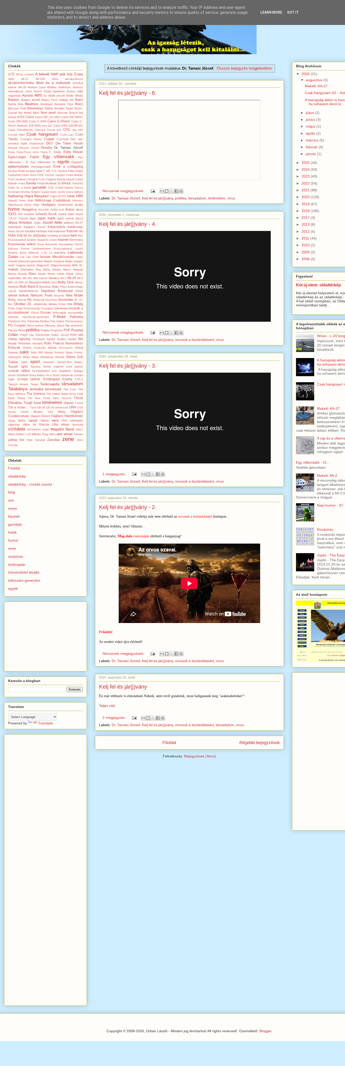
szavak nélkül (19, 371)
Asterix (71, 91)
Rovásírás (325, 529)
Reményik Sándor (44, 339)
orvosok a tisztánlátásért (194, 340)
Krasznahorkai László (68, 248)
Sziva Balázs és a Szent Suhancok (51, 375)
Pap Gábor (57, 321)
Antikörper (64, 87)
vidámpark (76, 420)
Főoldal (169, 742)
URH (72, 407)
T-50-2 (79, 379)
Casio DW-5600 (18, 121)
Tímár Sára (51, 398)
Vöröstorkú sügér (38, 429)
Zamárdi (40, 439)
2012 (306, 231)
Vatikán (44, 420)
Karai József (16, 231)
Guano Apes (49, 191)
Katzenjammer (57, 231)
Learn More (271, 12)
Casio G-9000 (37, 121)
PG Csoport (17, 325)
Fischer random (55, 174)
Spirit (24, 362)
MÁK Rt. (77, 265)
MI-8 (80, 278)
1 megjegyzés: (115, 474)
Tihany (21, 398)
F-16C (47, 170)
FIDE (40, 174)
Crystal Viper (16, 134)
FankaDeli (14, 174)
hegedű (12, 200)
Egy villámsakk (58, 156)
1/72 (11, 74)
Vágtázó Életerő (40, 416)
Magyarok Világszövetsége (54, 265)
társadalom (197, 198)
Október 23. (23, 304)
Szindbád (22, 375)
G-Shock (64, 183)
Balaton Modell (30, 99)
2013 (306, 224)
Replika (61, 339)
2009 (306, 252)
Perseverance (74, 321)
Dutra (44, 152)
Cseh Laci (67, 134)
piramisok (77, 325)
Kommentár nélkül (21, 244)
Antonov (78, 87)
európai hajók (34, 170)
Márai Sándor (52, 269)
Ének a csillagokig (68, 166)
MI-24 (71, 278)
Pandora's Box (17, 321)
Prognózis (57, 330)
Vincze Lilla (48, 424)
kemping (52, 235)
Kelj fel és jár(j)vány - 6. (127, 93)
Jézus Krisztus (20, 222)
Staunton (48, 362)
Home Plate (31, 204)
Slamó (70, 357)
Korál (40, 244)
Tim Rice (34, 398)
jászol (79, 218)
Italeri (71, 214)
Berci (79, 104)
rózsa (52, 347)
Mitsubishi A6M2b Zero (43, 282)
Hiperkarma (15, 204)
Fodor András (74, 174)
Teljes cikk (107, 706)
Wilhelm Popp (40, 434)
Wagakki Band (62, 429)
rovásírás (40, 347)
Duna (11, 152)
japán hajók (47, 218)
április (311, 133)
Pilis (67, 325)
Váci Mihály (57, 411)
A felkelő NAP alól (50, 74)
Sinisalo (59, 357)
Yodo (30, 439)
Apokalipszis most (20, 91)
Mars (32, 274)
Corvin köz (54, 129)
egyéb (63, 161)
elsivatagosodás (41, 166)
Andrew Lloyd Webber (42, 87)
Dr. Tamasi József (126, 198)
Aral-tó (38, 91)
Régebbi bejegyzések (259, 742)
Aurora (27, 95)
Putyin (24, 334)
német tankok (18, 295)
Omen (62, 304)
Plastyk (12, 330)
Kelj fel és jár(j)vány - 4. (127, 224)
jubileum (69, 222)
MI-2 (63, 278)
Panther (45, 321)
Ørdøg (78, 304)
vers (55, 420)
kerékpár (64, 235)
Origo (19, 308)
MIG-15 (12, 282)
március (312, 140)
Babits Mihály (74, 95)
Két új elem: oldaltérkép (318, 285)
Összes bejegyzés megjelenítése (244, 68)
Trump (79, 402)
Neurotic (59, 295)
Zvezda (12, 445)
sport (35, 361)
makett (13, 269)
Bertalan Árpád (63, 108)
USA (80, 407)
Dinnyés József (29, 147)
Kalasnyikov (56, 227)
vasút (33, 420)
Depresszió (37, 143)
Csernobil (62, 139)
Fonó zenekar (17, 179)
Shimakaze (47, 357)
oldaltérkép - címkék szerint (30, 484)
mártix (60, 273)
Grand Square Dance (69, 187)
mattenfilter (14, 278)
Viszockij (77, 424)
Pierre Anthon (35, 325)
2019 (306, 204)
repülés (72, 339)
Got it (293, 12)
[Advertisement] (46, 635)
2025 (306, 163)
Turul (33, 407)
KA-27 (79, 222)
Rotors (27, 347)
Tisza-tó (66, 398)
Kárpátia (30, 231)
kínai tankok (19, 239)
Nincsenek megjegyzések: (124, 191)
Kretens (13, 252)
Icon (61, 209)
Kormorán (51, 244)
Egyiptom (77, 162)
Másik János (74, 273)
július (310, 113)
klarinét (63, 240)
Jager (32, 218)
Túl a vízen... (18, 407)
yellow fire (16, 440)
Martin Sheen (46, 273)
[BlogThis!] (166, 191)
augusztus (314, 80)
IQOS (12, 214)
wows (68, 434)
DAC (73, 139)
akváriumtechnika (21, 83)
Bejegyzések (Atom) (200, 756)
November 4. (68, 300)
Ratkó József (60, 334)
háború (78, 191)
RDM (73, 334)
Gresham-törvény (19, 191)
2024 (306, 169)
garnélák (39, 187)
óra (69, 304)
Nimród (21, 299)
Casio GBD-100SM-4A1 (68, 125)
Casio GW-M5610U (20, 129)
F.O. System (59, 170)
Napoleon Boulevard (56, 291)
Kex (80, 235)
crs (80, 130)
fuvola (31, 183)
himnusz (77, 200)
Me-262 (27, 278)
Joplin (37, 222)
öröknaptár (59, 312)
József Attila (52, 222)
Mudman (13, 286)
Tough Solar (32, 403)
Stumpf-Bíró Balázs (70, 362)
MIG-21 (23, 282)
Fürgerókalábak (47, 183)
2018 (306, 211)
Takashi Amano (18, 384)
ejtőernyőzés (18, 166)
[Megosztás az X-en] (171, 191)
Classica (40, 129)
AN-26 (22, 87)
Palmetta (76, 317)
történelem (216, 198)
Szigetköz (65, 370)
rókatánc (37, 343)
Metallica (54, 278)
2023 (306, 176)
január (311, 154)
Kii (9, 239)
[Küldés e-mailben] (161, 191)
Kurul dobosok (29, 252)
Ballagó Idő (66, 99)
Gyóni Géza (65, 191)
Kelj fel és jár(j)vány (157, 198)
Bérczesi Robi (17, 108)
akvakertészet (74, 78)
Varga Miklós (17, 420)
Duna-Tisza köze (27, 152)
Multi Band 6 (28, 286)
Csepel (49, 139)
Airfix (11, 78)
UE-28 (50, 407)
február (312, 147)
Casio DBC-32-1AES (47, 117)
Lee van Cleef (29, 256)
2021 (306, 190)
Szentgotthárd (40, 370)
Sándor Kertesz (54, 352)
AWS (38, 95)
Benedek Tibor (64, 104)
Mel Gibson (40, 278)
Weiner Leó (23, 434)
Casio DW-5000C (72, 117)
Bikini (36, 112)
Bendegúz (46, 104)
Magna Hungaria (54, 261)
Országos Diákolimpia (54, 308)
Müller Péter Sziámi (64, 286)
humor (14, 209)
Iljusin (79, 209)
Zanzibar (53, 440)
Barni (79, 100)
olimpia (52, 304)
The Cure (69, 389)
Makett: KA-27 (316, 86)
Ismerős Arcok (46, 214)
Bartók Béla (15, 104)
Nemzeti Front (41, 295)
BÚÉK (20, 117)
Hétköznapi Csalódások (52, 200)
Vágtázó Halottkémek (67, 416)
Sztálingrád (51, 379)
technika (36, 389)
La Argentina (57, 252)
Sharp (35, 357)
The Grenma (36, 394)
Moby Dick (66, 282)
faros (33, 174)
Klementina (76, 239)
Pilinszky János (54, 325)
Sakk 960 (37, 352)
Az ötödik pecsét (54, 95)
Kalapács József (34, 226)
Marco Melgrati (73, 269)
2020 (306, 197)
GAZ (51, 187)
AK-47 (25, 78)
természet (53, 389)
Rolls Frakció (54, 343)
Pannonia (33, 321)
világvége (14, 424)
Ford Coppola (47, 179)
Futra (21, 183)
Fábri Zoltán (75, 170)
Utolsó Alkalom (32, 411)
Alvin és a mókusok (53, 83)
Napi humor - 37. (330, 505)
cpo (74, 129)
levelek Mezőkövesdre (57, 257)
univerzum (61, 407)
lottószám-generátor (30, 261)
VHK (64, 420)
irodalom (29, 214)
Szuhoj (67, 379)
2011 (306, 238)
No (30, 300)
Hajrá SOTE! (58, 196)
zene (68, 439)
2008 (306, 259)
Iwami (79, 214)
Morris (79, 282)
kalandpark (15, 226)
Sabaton (13, 352)
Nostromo (51, 299)
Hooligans (48, 204)
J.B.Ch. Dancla (18, 218)
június (311, 119)
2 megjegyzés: (115, 718)
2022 (306, 183)
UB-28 (41, 407)
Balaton (13, 100)
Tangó (34, 384)
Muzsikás (45, 286)
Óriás (11, 308)
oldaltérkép (40, 304)
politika (180, 198)
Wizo (53, 434)
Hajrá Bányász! (36, 196)
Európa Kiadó (16, 170)
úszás (12, 411)
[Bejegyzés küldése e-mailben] (152, 191)
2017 (306, 218)
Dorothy (46, 148)
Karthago (41, 231)
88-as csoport (25, 74)
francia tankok (66, 179)
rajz (31, 334)
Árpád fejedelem (54, 91)
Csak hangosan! (42, 134)
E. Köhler (55, 152)
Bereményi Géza (40, 108)
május (311, 126)
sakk (24, 352)
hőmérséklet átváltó (70, 204)
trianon (68, 403)
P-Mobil (59, 317)
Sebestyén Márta (19, 357)
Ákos (55, 78)
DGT (49, 143)
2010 (306, 245)
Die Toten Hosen (69, 143)
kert (74, 235)
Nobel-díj (38, 299)
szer (54, 370)
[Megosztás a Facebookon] (176, 191)
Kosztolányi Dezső (71, 244)
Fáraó (25, 174)
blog (11, 492)
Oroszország (31, 308)
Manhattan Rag (31, 269)
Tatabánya (17, 389)
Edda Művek (73, 152)
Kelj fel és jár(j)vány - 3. (127, 366)
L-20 (44, 252)
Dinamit (12, 147)
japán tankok (66, 218)
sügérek (59, 366)
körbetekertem (42, 248)
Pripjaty (45, 330)
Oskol (34, 312)
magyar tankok (25, 265)
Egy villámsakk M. (43, 162)
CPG (66, 130)
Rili (80, 339)
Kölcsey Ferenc (19, 248)
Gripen (35, 191)
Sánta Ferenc (74, 352)
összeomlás (75, 312)
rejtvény (25, 339)
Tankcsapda (49, 384)
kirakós (31, 239)
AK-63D (40, 78)
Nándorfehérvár (28, 290)
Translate (45, 723)
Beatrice (31, 104)
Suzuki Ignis (18, 366)
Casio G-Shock (58, 121)
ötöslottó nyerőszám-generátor (28, 316)
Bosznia (62, 112)
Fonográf (32, 179)
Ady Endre (75, 74)
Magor (69, 261)
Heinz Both (26, 200)
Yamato (78, 434)
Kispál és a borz (47, 239)
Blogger (265, 1031)
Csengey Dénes (31, 139)
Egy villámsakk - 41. (312, 462)
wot (59, 434)
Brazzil (73, 112)
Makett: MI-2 (327, 475)
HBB (79, 196)
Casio (30, 117)
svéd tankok (74, 366)
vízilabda (16, 429)
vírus (231, 198)
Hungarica (29, 209)
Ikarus (70, 209)
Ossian (45, 312)
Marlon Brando (17, 273)
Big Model (24, 112)
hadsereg (15, 196)
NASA (79, 290)
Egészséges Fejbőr (23, 157)
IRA (20, 214)
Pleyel (21, 330)
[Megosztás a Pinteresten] (181, 191)
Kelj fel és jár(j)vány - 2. (127, 507)
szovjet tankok (28, 379)
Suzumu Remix (41, 366)
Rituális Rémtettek (19, 343)
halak (71, 196)
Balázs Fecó (49, 99)
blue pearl (48, 112)
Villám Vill (29, 424)
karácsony (75, 227)
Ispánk (62, 214)
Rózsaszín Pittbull (71, 347)
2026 (306, 74)
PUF (67, 330)
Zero (80, 439)
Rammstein (43, 334)
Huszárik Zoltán (48, 209)
